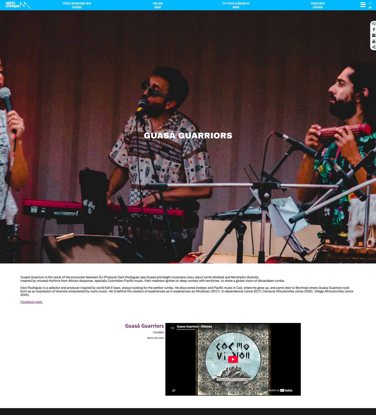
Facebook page (31, 302)
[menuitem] (370, 3)
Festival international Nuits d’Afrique (76, 5)
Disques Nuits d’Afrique (318, 5)
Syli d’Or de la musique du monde (236, 5)
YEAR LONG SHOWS (158, 5)
